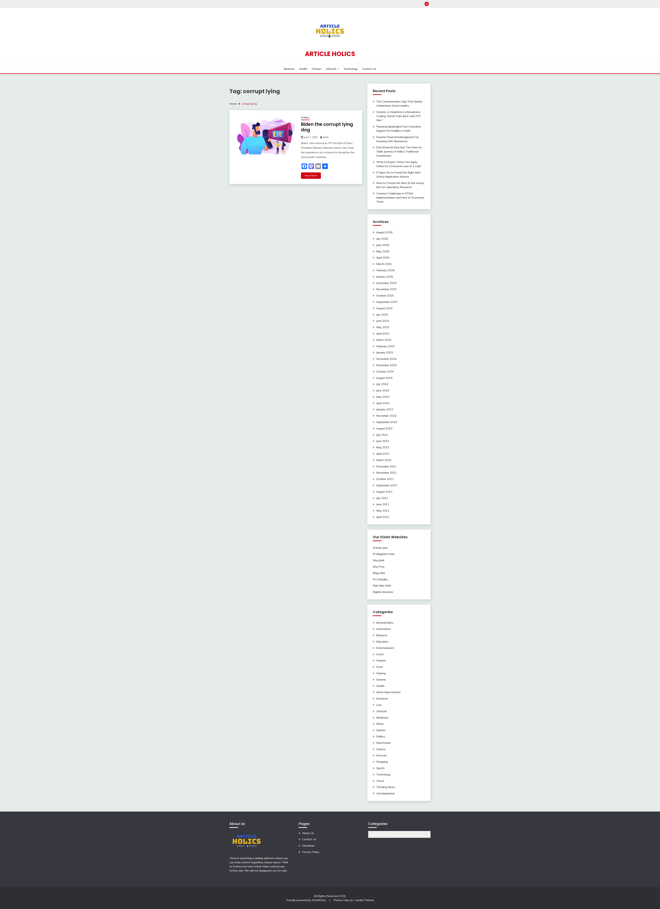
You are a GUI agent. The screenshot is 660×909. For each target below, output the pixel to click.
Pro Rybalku (380, 579)
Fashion (316, 68)
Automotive (383, 629)
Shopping (382, 761)
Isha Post (378, 566)
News (380, 723)
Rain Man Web (382, 585)
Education (382, 641)
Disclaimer (308, 845)
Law (379, 705)
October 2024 (385, 371)
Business (289, 68)
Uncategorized (385, 793)
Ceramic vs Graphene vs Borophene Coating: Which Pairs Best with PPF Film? (398, 116)
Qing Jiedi (378, 560)
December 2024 (386, 358)
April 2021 (382, 517)
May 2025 (382, 327)
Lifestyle (331, 68)
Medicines (382, 717)
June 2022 (382, 441)
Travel (380, 780)
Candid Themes (364, 900)
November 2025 (386, 289)
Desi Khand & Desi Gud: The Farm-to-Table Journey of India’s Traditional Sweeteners (399, 151)
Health (303, 68)
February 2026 (385, 270)
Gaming (381, 673)
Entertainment (385, 648)
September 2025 (386, 302)
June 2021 (382, 504)
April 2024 (382, 403)
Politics (305, 117)
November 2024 (386, 365)
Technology (350, 68)
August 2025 (384, 308)
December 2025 (386, 283)
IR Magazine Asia (383, 554)
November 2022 (386, 415)
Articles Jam (380, 547)
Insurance (382, 698)
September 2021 (386, 485)
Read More (311, 175)
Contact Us (369, 68)
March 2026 (384, 264)
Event (380, 654)
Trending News (385, 787)
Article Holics (330, 53)
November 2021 (386, 472)
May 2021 (382, 510)
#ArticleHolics (384, 622)
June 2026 (382, 245)
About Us (308, 833)
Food (379, 667)
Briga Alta (379, 573)
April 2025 (382, 333)
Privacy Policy (311, 852)
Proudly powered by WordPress (307, 900)
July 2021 (382, 498)
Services (381, 755)
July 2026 (382, 238)
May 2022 (382, 447)
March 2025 (384, 340)
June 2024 (382, 390)
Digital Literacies (383, 592)
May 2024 (382, 396)
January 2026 (384, 276)
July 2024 (382, 384)
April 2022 (382, 453)
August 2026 (384, 232)
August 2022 (384, 428)
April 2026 (382, 257)
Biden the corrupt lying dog (327, 127)
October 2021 (385, 479)
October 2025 (385, 295)
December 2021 (386, 466)
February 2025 (385, 346)
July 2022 (382, 434)
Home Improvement (388, 692)
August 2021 (384, 491)
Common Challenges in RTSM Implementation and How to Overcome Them (400, 197)
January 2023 (384, 409)
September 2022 (386, 422)
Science (381, 749)
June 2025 (382, 320)
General (381, 679)
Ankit (325, 137)
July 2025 (382, 314)
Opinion (381, 730)
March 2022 (384, 460)
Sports (380, 768)
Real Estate (383, 742)
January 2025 (384, 352)
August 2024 (384, 378)
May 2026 (382, 251)
